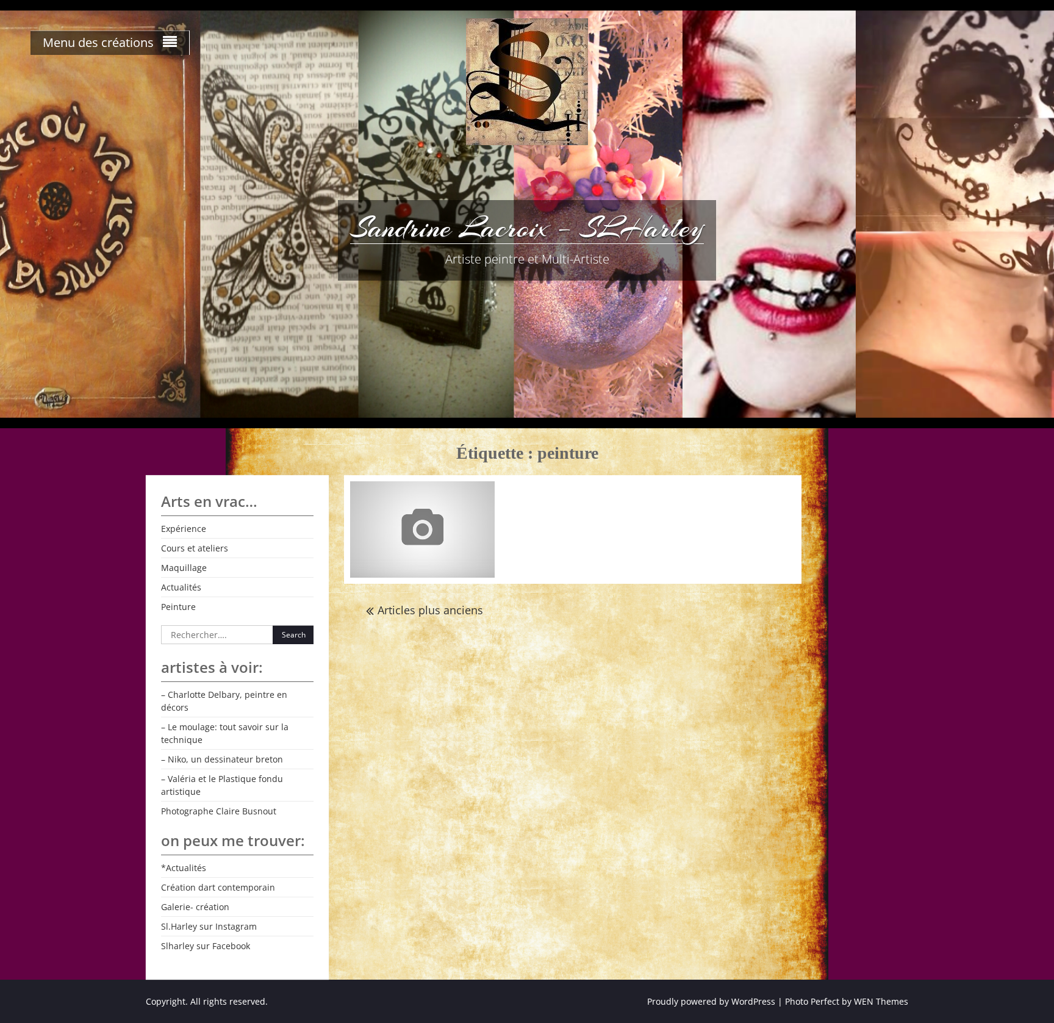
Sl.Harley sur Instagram (209, 926)
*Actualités (183, 868)
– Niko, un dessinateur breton (222, 759)
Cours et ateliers (194, 548)
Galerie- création (195, 907)
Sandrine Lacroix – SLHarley (527, 227)
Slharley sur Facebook (205, 946)
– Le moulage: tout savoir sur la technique (225, 733)
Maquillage (184, 567)
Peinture (178, 606)
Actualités (181, 587)
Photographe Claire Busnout (218, 811)
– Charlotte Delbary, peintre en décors (224, 701)
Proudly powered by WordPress (711, 1001)
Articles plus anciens (430, 610)
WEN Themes (881, 1001)
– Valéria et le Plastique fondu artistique (222, 785)
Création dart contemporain (218, 887)
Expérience (183, 528)
